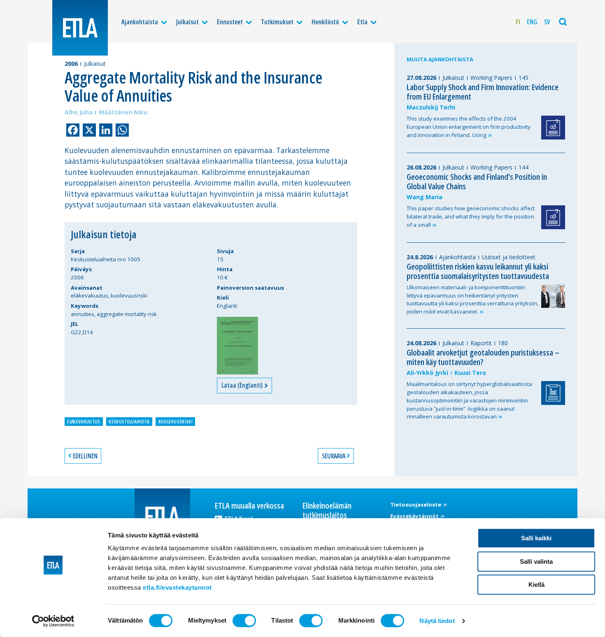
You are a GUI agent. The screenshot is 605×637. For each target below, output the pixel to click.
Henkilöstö (325, 21)
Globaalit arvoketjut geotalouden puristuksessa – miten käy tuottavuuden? (483, 357)
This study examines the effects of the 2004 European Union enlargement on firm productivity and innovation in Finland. (469, 127)
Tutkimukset (277, 21)
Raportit (481, 343)
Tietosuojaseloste (416, 504)
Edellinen (85, 455)
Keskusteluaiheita (129, 421)
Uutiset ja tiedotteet (508, 257)
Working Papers (491, 77)
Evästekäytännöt (415, 516)
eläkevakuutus (83, 421)
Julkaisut (187, 21)
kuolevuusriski (175, 421)
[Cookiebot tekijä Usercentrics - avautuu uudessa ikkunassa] (53, 621)
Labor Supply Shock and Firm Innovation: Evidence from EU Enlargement (482, 91)
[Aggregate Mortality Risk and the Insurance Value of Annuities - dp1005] (237, 345)
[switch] (244, 620)
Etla (362, 21)
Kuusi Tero (470, 373)
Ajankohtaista (139, 21)
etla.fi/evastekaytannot (177, 587)
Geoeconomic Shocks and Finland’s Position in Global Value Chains (477, 181)
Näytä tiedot (436, 620)
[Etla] (80, 28)
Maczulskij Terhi (431, 107)
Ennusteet (230, 21)
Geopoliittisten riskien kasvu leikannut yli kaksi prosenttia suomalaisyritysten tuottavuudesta (478, 271)
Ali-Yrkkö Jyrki (427, 373)
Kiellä (536, 584)
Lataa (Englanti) (242, 385)
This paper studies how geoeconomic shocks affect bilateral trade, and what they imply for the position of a (471, 216)
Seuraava (333, 455)
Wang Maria (424, 197)
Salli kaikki (536, 538)
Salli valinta (536, 561)
